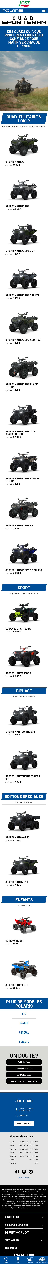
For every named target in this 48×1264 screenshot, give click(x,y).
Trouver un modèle (24, 1068)
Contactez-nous (24, 1074)
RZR (24, 1014)
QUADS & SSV (12, 1217)
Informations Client (17, 1232)
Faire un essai (24, 1062)
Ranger (24, 1023)
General (24, 1032)
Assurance (11, 1248)
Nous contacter (24, 1123)
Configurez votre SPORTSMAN (24, 1081)
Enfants (24, 1041)
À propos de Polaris (16, 1224)
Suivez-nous (12, 1240)
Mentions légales (24, 1177)
